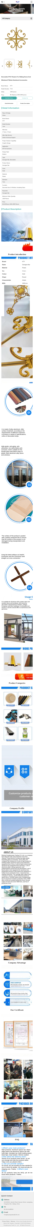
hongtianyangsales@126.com (11, 1214)
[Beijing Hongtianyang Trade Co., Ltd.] (18, 2)
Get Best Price (9, 98)
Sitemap (13, 1221)
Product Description (25, 103)
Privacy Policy (5, 1221)
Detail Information (9, 103)
